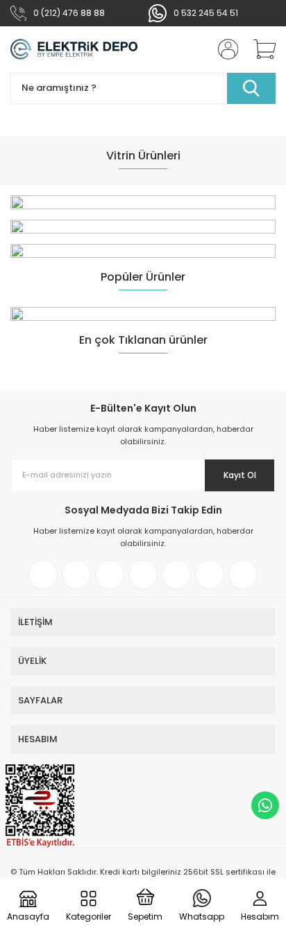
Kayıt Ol (240, 475)
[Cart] (260, 49)
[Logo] (74, 49)
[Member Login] (223, 49)
